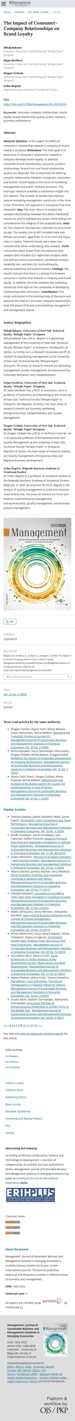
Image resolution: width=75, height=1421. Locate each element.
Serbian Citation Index (52, 1377)
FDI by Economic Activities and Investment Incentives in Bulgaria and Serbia (36, 877)
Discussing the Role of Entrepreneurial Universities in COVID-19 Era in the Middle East (40, 1006)
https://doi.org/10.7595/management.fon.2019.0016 (35, 104)
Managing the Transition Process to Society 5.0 (40, 734)
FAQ (7, 1125)
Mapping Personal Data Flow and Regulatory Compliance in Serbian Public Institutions (40, 842)
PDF (11, 621)
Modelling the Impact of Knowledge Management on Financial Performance (41, 760)
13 (34, 1025)
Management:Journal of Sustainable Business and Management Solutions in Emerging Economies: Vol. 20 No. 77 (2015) (38, 886)
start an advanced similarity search (41, 1033)
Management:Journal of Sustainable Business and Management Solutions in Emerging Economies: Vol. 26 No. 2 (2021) (41, 1014)
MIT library (24, 1370)
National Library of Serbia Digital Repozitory (34, 1375)
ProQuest (39, 1366)
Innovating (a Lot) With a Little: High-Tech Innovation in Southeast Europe (41, 895)
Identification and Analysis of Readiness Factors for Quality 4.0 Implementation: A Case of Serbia (38, 783)
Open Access (13, 1104)
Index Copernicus (18, 1381)
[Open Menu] (3, 3)
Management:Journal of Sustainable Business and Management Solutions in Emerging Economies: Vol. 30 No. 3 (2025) (38, 992)
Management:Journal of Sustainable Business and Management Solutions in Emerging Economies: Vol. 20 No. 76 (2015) (41, 948)
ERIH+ (10, 1366)
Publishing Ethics (15, 1097)
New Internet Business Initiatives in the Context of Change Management (41, 917)
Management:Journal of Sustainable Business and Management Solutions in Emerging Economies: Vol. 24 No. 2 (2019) (41, 864)
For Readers (11, 1056)
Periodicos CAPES (27, 1374)
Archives (19, 12)
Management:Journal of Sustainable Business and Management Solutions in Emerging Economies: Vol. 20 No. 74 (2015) (38, 926)
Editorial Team (14, 1090)
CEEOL (36, 1370)
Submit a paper (14, 1083)
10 (24, 1025)
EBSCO (20, 1366)
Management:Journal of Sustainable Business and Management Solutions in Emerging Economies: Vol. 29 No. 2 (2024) (38, 743)
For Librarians (12, 1067)
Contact (10, 1132)
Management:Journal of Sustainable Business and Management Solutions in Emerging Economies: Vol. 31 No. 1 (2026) (40, 767)
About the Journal (16, 1249)
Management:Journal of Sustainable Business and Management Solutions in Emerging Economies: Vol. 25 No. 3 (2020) (41, 827)
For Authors (11, 1061)
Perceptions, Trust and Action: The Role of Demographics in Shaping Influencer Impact (38, 983)
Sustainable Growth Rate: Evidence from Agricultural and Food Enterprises (38, 940)
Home (7, 12)
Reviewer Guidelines (17, 1111)
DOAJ (28, 1366)
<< (5, 1025)
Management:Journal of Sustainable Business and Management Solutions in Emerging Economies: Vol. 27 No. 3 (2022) (38, 904)
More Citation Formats (19, 676)
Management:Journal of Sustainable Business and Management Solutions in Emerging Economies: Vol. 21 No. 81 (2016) (41, 970)
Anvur (34, 1381)
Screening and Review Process (23, 1118)
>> (40, 1025)
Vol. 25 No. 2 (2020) (38, 12)
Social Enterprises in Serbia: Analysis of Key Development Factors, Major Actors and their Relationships (38, 961)
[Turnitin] (52, 1303)
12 (31, 1025)
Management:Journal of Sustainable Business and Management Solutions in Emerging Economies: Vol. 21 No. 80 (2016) (41, 849)
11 (27, 1025)
